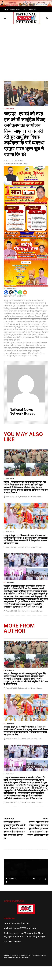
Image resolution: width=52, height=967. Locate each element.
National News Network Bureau (16, 163)
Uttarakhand (9, 108)
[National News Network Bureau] (26, 383)
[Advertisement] (26, 51)
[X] (11, 292)
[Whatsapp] (20, 292)
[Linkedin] (15, 292)
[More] (25, 292)
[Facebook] (6, 292)
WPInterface (25, 957)
